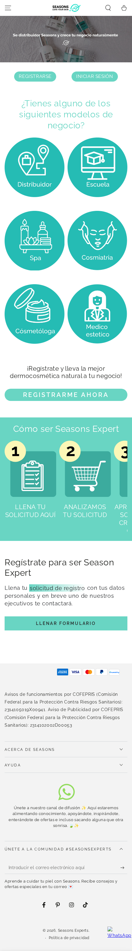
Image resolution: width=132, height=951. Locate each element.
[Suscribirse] (123, 868)
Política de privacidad (69, 938)
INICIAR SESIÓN (94, 76)
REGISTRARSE (35, 76)
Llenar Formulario (66, 623)
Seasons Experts (73, 930)
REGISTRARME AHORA (66, 394)
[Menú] (8, 8)
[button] (108, 8)
